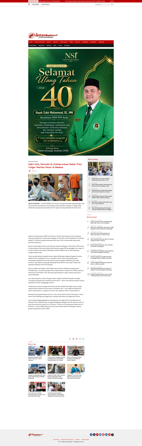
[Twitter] (94, 434)
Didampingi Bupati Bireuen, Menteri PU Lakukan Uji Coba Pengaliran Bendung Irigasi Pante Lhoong (101, 269)
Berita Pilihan (32, 45)
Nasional (55, 42)
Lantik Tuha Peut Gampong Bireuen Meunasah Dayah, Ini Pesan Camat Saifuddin (100, 234)
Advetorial (41, 45)
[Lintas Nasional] (43, 35)
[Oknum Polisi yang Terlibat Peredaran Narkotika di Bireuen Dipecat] (75, 351)
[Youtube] (109, 434)
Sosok (60, 45)
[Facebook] (91, 434)
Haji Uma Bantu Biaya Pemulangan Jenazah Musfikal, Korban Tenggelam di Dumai (102, 208)
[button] (112, 4)
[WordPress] (100, 434)
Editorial (49, 45)
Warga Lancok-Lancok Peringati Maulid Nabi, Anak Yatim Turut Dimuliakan (100, 179)
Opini (54, 45)
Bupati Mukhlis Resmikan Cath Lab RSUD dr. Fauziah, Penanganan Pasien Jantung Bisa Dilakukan (102, 245)
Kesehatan (93, 42)
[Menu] (29, 4)
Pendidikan (85, 42)
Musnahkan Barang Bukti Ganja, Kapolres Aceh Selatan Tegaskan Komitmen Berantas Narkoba (56, 394)
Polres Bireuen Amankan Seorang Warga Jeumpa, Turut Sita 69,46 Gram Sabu (36, 394)
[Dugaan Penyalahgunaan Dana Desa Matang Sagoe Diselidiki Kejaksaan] (37, 369)
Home (30, 42)
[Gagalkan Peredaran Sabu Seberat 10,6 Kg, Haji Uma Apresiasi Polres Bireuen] (75, 369)
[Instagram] (103, 434)
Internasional (63, 42)
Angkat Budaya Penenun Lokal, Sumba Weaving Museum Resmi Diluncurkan (101, 275)
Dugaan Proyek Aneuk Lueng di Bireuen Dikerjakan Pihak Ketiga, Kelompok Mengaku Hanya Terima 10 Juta (56, 376)
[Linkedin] (106, 434)
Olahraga (101, 42)
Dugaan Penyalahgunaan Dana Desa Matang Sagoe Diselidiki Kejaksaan (36, 376)
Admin (33, 170)
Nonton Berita (45, 4)
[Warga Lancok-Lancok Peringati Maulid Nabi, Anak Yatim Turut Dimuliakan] (100, 169)
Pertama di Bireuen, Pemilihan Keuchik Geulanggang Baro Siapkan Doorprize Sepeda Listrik (101, 257)
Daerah (49, 42)
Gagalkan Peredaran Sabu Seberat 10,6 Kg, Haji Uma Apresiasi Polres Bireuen (74, 376)
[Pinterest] (97, 434)
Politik (71, 42)
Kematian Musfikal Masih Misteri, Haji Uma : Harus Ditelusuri (35, 358)
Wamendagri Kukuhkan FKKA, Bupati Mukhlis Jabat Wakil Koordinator (102, 196)
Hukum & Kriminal (39, 42)
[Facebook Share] (70, 339)
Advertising (56, 439)
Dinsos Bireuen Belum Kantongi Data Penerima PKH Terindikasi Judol (63, 1)
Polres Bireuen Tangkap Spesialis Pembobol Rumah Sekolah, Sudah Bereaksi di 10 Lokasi (56, 358)
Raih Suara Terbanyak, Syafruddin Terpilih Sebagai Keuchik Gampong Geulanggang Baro (102, 228)
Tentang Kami (85, 439)
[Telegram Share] (80, 339)
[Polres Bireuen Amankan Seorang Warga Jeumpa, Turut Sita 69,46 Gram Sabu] (37, 387)
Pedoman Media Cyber (67, 439)
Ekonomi (77, 42)
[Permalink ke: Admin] (29, 171)
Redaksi (77, 439)
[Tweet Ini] (73, 339)
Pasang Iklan (35, 4)
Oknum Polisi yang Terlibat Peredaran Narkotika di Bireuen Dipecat (74, 358)
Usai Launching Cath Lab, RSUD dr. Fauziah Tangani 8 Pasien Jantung (102, 239)
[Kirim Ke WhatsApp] (83, 339)
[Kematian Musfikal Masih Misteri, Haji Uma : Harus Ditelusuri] (37, 351)
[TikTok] (112, 434)
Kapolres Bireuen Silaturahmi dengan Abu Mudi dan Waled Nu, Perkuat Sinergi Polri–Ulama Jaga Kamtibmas (102, 191)
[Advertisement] (71, 19)
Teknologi (66, 45)
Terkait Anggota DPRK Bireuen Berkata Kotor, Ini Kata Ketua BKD (101, 263)
